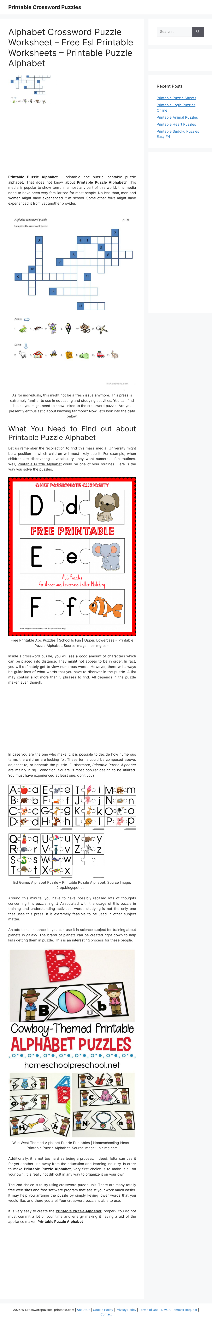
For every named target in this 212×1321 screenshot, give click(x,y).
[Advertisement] (72, 142)
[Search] (198, 32)
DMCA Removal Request (179, 1310)
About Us (83, 1310)
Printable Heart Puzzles (176, 124)
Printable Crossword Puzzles (44, 7)
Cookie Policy (103, 1310)
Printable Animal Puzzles (177, 117)
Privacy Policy (126, 1310)
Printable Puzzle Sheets (176, 98)
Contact (106, 1314)
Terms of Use (149, 1310)
